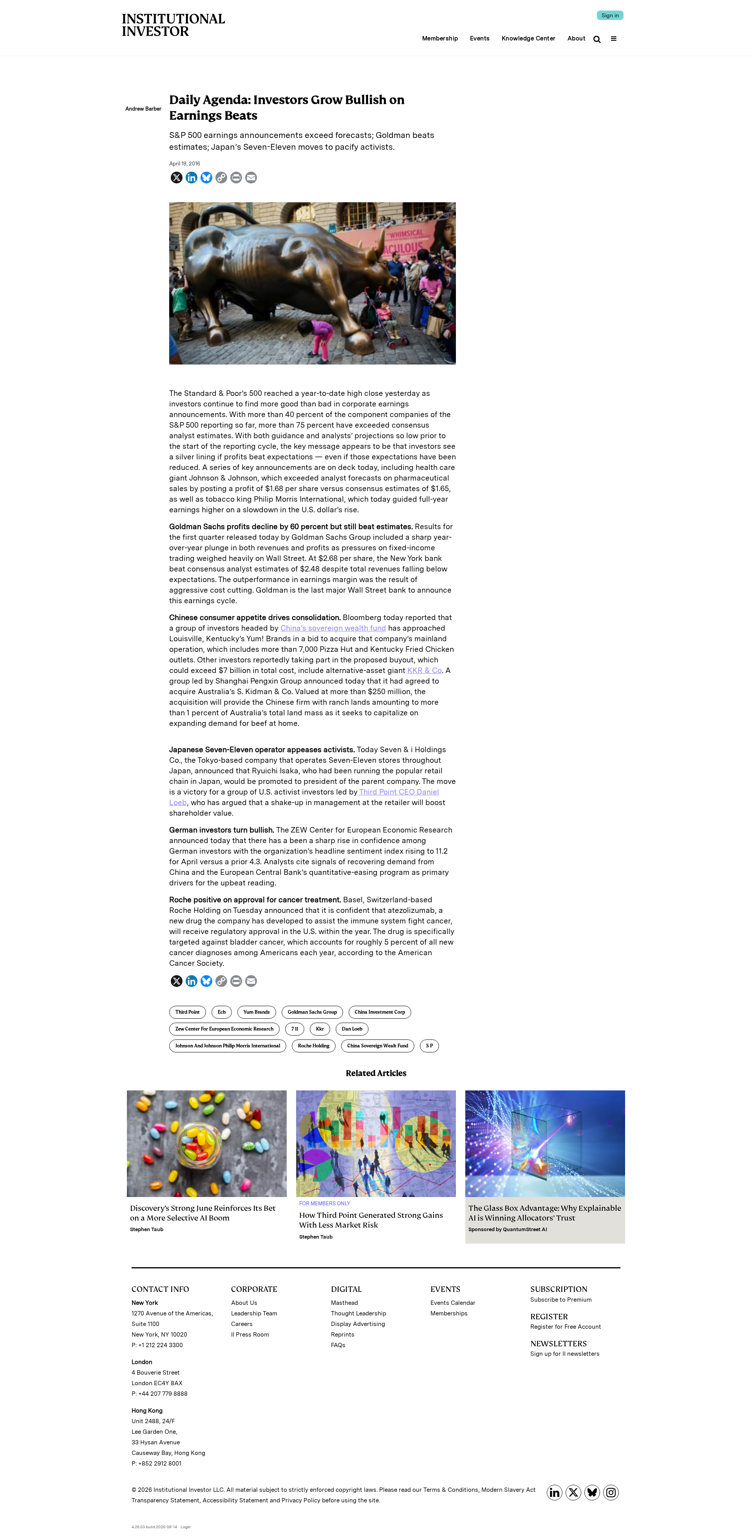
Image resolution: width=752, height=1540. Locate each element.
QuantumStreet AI (525, 1229)
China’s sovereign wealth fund (333, 628)
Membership (440, 38)
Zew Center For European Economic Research (224, 1029)
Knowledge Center (529, 38)
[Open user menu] (615, 36)
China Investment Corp (380, 1012)
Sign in (610, 15)
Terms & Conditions (450, 1489)
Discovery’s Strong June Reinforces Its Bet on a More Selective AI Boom (203, 1213)
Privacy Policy (301, 1500)
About (577, 38)
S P (429, 1046)
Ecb (222, 1012)
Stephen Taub (146, 1229)
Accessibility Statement (235, 1500)
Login (186, 1526)
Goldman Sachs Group (312, 1012)
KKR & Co (424, 670)
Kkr (320, 1029)
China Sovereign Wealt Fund (377, 1046)
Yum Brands (257, 1012)
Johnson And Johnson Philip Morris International (227, 1046)
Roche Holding (313, 1046)
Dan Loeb (352, 1029)
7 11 (294, 1029)
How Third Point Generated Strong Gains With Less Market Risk (371, 1220)
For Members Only (324, 1203)
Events (480, 38)
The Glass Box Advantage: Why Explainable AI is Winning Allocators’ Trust (544, 1213)
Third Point (187, 1012)
